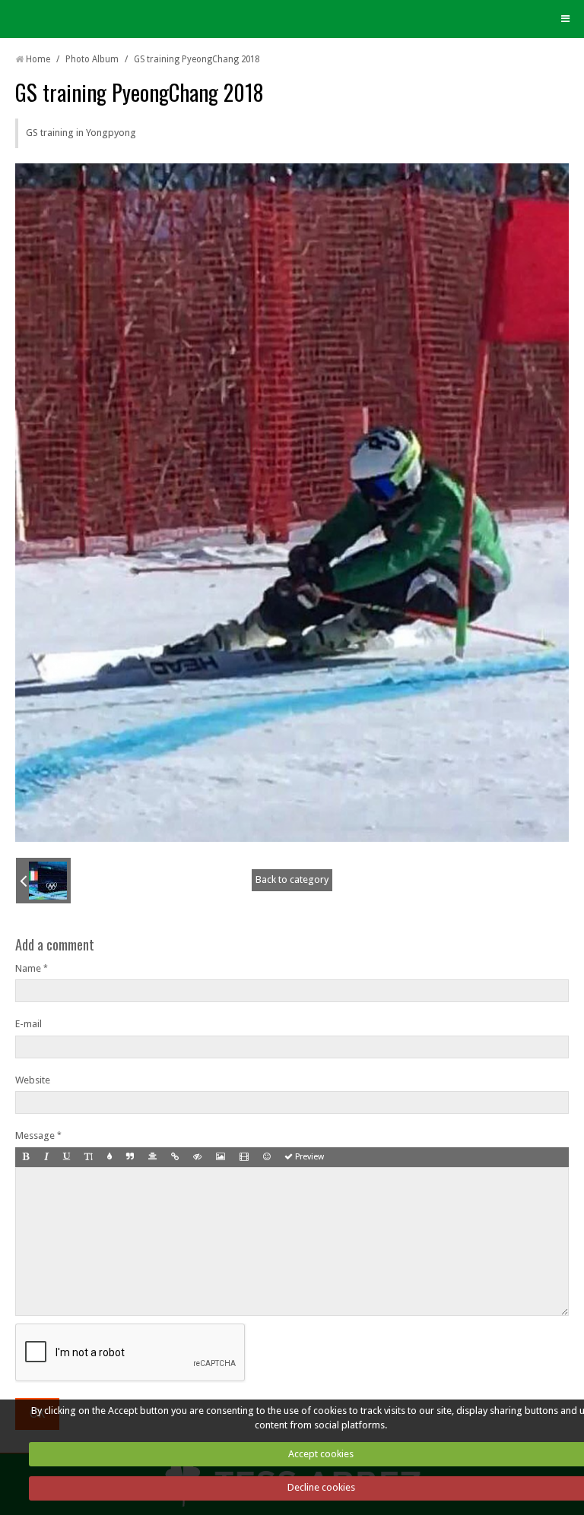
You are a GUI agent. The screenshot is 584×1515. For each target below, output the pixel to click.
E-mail (28, 1024)
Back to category (292, 879)
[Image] (220, 1157)
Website (32, 1080)
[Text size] (88, 1157)
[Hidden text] (197, 1157)
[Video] (244, 1157)
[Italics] (46, 1157)
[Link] (174, 1157)
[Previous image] (43, 880)
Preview (308, 1157)
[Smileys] (267, 1157)
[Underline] (67, 1157)
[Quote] (130, 1157)
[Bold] (26, 1157)
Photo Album (92, 59)
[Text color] (109, 1157)
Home (38, 59)
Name (28, 968)
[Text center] (152, 1157)
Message (35, 1135)
